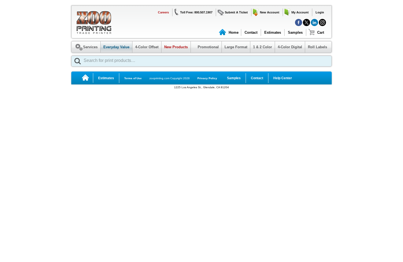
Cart (320, 32)
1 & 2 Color (262, 47)
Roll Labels (317, 47)
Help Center (282, 78)
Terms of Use (133, 78)
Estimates (272, 32)
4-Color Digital (290, 47)
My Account (300, 12)
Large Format (236, 47)
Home (234, 32)
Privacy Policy (207, 78)
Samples (295, 32)
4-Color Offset (146, 47)
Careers (163, 12)
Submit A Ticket (236, 12)
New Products (176, 47)
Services (90, 47)
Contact (251, 32)
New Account (269, 12)
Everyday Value (116, 47)
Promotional (205, 47)
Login (320, 12)
